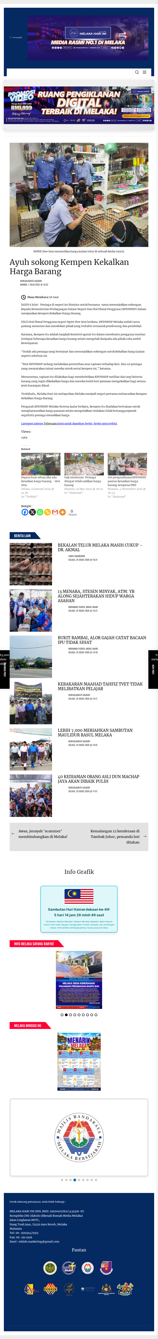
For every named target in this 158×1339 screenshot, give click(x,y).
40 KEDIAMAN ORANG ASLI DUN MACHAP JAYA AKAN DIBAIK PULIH (98, 779)
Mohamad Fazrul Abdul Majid (83, 607)
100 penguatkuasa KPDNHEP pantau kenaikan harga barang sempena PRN (127, 481)
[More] (62, 512)
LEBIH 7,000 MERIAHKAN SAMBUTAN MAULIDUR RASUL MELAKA (95, 732)
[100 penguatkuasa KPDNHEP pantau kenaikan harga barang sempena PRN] (127, 464)
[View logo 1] (62, 1180)
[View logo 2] (66, 1180)
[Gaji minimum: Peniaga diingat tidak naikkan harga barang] (84, 464)
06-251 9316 (24, 1237)
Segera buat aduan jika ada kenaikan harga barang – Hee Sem (40, 481)
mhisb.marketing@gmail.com (39, 1241)
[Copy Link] (47, 512)
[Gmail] (55, 512)
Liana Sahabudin (76, 556)
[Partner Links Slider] (79, 1137)
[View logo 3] (70, 1180)
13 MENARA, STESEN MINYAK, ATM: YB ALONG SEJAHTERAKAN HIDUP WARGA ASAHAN (96, 596)
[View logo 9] (96, 1180)
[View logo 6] (83, 1180)
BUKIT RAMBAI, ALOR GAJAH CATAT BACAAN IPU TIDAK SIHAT (102, 640)
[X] (32, 512)
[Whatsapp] (40, 512)
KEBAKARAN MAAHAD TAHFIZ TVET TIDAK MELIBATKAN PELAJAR (100, 686)
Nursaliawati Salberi (31, 280)
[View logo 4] (75, 1180)
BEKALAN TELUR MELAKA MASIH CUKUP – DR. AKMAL (100, 547)
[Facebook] (25, 512)
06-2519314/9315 (27, 1233)
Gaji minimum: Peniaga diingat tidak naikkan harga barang (82, 481)
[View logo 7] (87, 1180)
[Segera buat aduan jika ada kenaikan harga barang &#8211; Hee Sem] (41, 464)
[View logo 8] (92, 1180)
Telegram (50, 423)
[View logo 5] (79, 1180)
